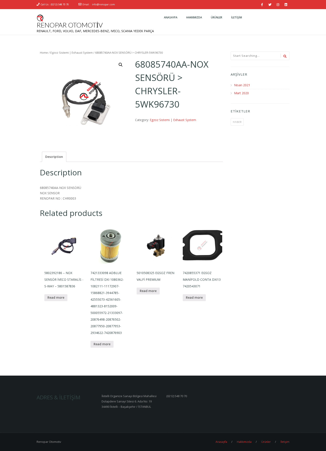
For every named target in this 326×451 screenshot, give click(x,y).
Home (44, 53)
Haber (237, 122)
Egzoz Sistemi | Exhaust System (71, 53)
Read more (55, 297)
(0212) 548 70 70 (60, 4)
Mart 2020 (241, 93)
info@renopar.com (103, 4)
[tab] (54, 157)
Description (54, 157)
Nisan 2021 (242, 85)
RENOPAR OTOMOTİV (70, 25)
